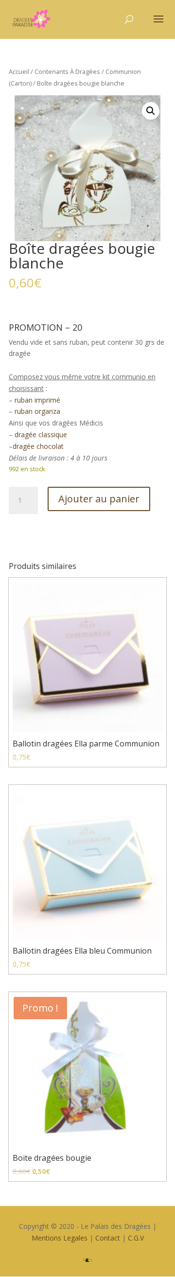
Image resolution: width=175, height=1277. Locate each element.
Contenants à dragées (67, 71)
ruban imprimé (36, 400)
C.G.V (136, 1237)
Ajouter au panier (99, 498)
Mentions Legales (60, 1237)
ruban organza (36, 411)
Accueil (19, 71)
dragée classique (41, 434)
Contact (107, 1237)
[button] (150, 111)
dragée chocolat (38, 446)
